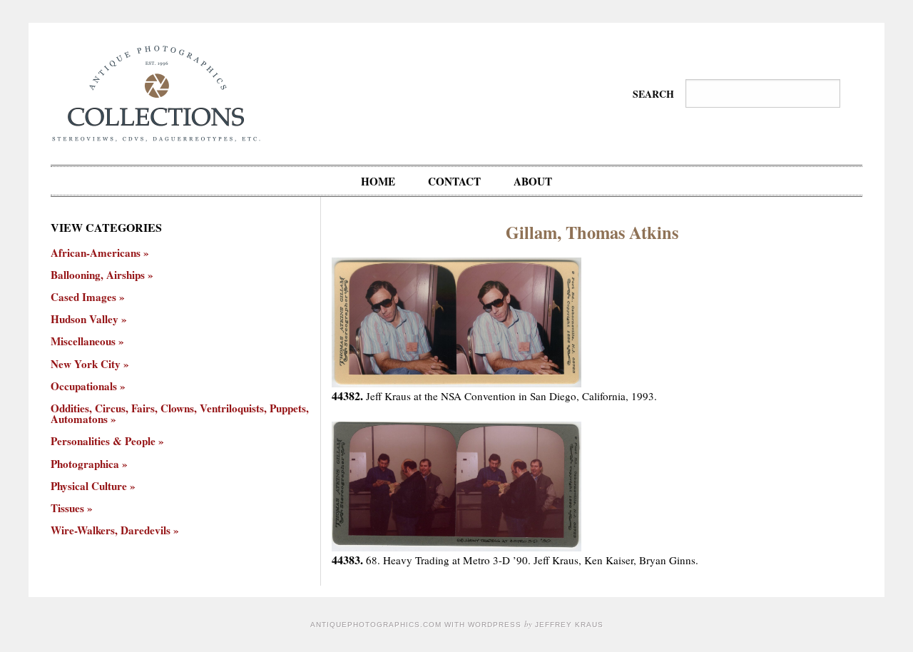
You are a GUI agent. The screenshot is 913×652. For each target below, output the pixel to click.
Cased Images (83, 297)
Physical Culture (89, 486)
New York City (86, 364)
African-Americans (96, 253)
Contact (454, 181)
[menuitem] (378, 181)
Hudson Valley (84, 319)
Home (378, 181)
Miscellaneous (83, 341)
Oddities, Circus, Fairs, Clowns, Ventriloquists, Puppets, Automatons (180, 413)
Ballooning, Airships (98, 275)
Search (653, 93)
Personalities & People (103, 441)
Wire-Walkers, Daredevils (110, 530)
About (533, 181)
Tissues (67, 508)
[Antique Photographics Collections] (156, 91)
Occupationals (84, 386)
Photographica (85, 464)
